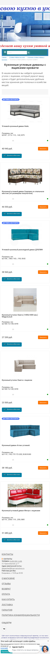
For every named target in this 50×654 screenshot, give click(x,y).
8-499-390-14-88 (16, 561)
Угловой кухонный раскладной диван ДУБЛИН (22, 249)
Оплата (6, 594)
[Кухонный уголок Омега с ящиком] (25, 365)
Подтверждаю (7, 651)
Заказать (43, 149)
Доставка (7, 604)
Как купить (8, 599)
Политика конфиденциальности (21, 615)
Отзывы (6, 583)
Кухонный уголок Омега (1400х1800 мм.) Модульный (20, 316)
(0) (13, 141)
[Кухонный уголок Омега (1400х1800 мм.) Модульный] (25, 300)
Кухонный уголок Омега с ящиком (17, 380)
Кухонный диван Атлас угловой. (16, 445)
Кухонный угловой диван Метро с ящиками (21, 510)
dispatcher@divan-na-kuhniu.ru (13, 568)
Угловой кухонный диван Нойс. (15, 126)
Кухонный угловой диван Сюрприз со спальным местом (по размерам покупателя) (23, 192)
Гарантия (7, 610)
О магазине (8, 578)
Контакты (7, 554)
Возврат (6, 589)
